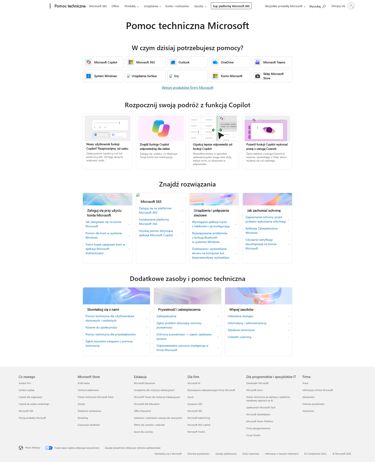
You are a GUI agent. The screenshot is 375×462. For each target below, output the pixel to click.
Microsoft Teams (196, 431)
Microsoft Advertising (199, 417)
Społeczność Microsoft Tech (260, 407)
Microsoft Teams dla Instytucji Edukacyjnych (157, 397)
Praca (305, 383)
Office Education (142, 410)
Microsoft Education (144, 383)
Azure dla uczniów (143, 431)
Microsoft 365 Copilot (199, 424)
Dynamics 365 (195, 404)
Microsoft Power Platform (259, 421)
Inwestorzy (308, 410)
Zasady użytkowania (226, 453)
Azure (191, 397)
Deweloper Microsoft (257, 383)
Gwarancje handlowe (89, 424)
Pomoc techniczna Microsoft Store (95, 397)
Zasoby (198, 6)
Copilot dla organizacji (30, 397)
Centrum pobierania (88, 390)
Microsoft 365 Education (147, 404)
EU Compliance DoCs (315, 453)
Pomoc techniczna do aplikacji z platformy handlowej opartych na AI (268, 398)
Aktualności (309, 397)
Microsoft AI (194, 383)
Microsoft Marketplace (258, 414)
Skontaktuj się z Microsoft (168, 453)
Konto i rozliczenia (177, 6)
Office (115, 6)
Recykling (83, 417)
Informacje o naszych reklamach (281, 453)
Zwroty (81, 404)
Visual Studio (253, 435)
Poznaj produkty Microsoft (32, 417)
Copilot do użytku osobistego (34, 404)
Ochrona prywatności (314, 404)
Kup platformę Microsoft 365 (231, 6)
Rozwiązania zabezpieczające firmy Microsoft (211, 390)
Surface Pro (25, 383)
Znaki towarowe (250, 453)
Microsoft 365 (98, 6)
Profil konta (84, 383)
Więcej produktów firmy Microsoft (187, 87)
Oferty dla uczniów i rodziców (149, 424)
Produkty (130, 6)
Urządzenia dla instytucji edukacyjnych (154, 390)
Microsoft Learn (254, 390)
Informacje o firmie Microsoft (318, 390)
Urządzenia (151, 6)
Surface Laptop (26, 390)
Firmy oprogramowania (258, 428)
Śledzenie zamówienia (89, 410)
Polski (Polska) (32, 447)
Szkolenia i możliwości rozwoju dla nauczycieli (158, 417)
